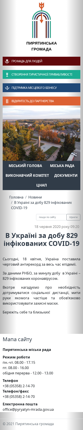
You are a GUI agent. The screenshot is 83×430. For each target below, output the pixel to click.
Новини (35, 197)
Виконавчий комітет (27, 175)
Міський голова (25, 165)
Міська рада (62, 165)
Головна (16, 197)
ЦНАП (41, 185)
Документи (65, 175)
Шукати (73, 217)
